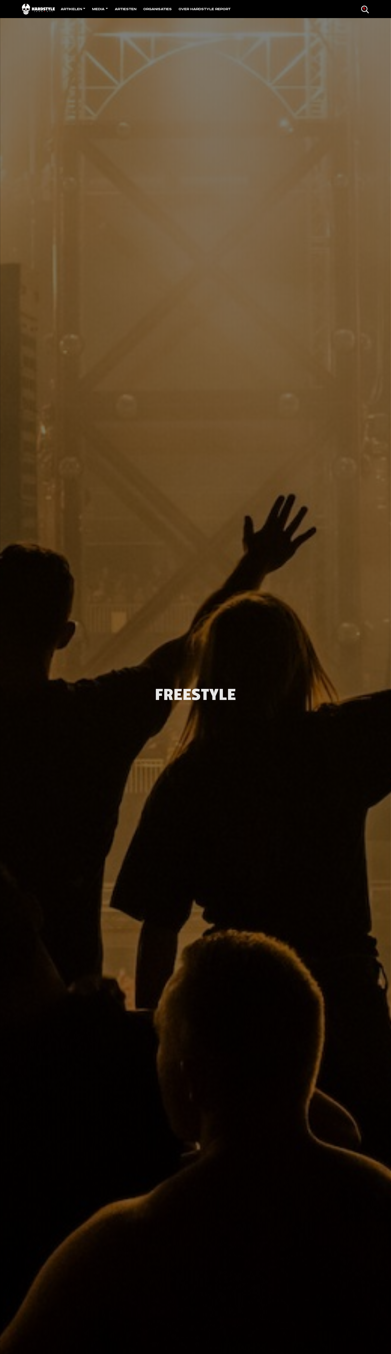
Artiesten (125, 9)
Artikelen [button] (71, 9)
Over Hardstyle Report (205, 9)
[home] (39, 9)
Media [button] (98, 9)
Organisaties (157, 9)
